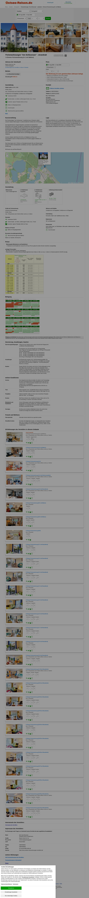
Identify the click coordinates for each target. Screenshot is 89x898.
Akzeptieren (11, 888)
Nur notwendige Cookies (11, 895)
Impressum (15, 884)
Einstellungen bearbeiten (11, 892)
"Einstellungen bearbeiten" (28, 877)
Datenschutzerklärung (6, 884)
